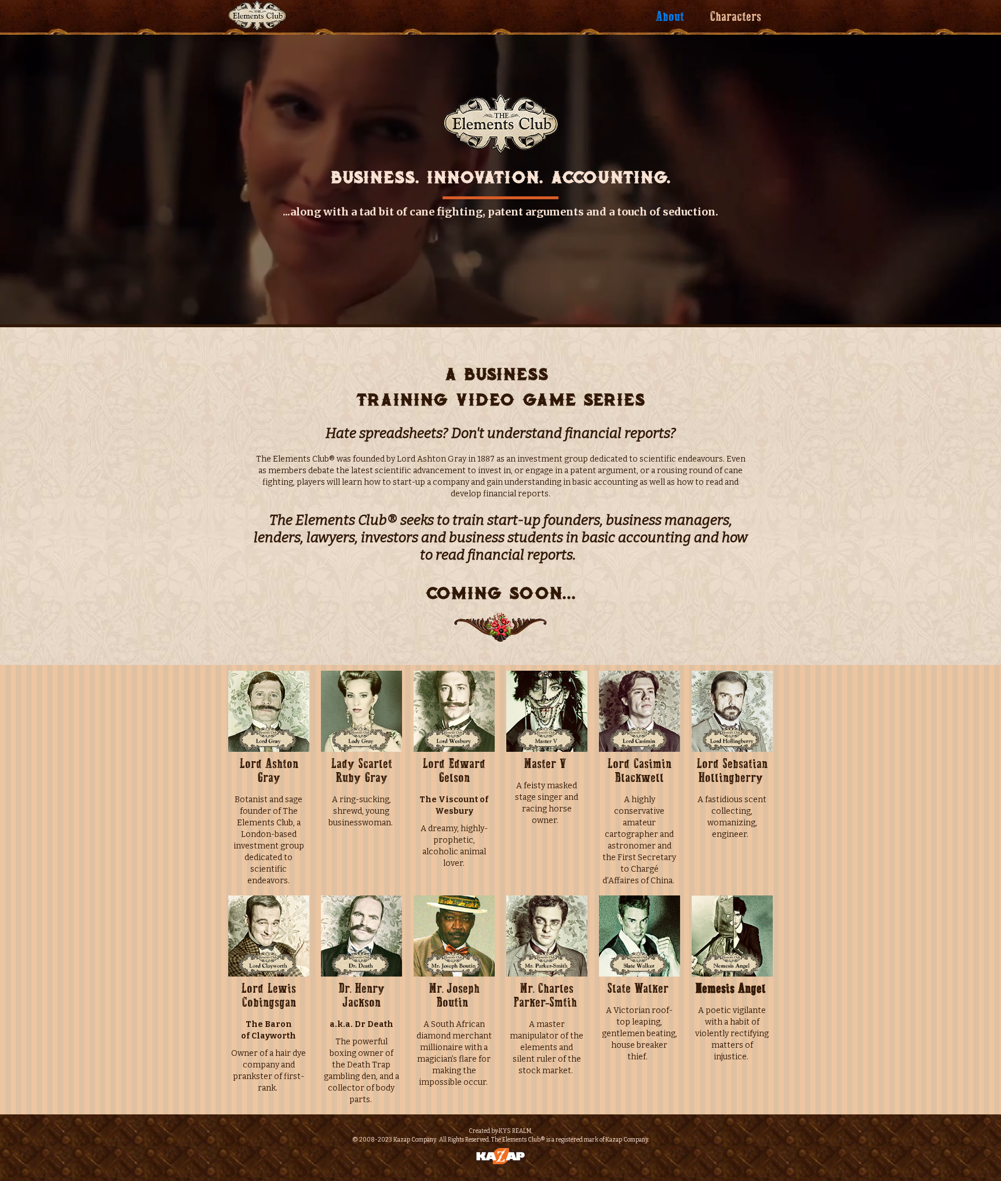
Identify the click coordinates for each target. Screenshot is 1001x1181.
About (670, 17)
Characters (735, 17)
